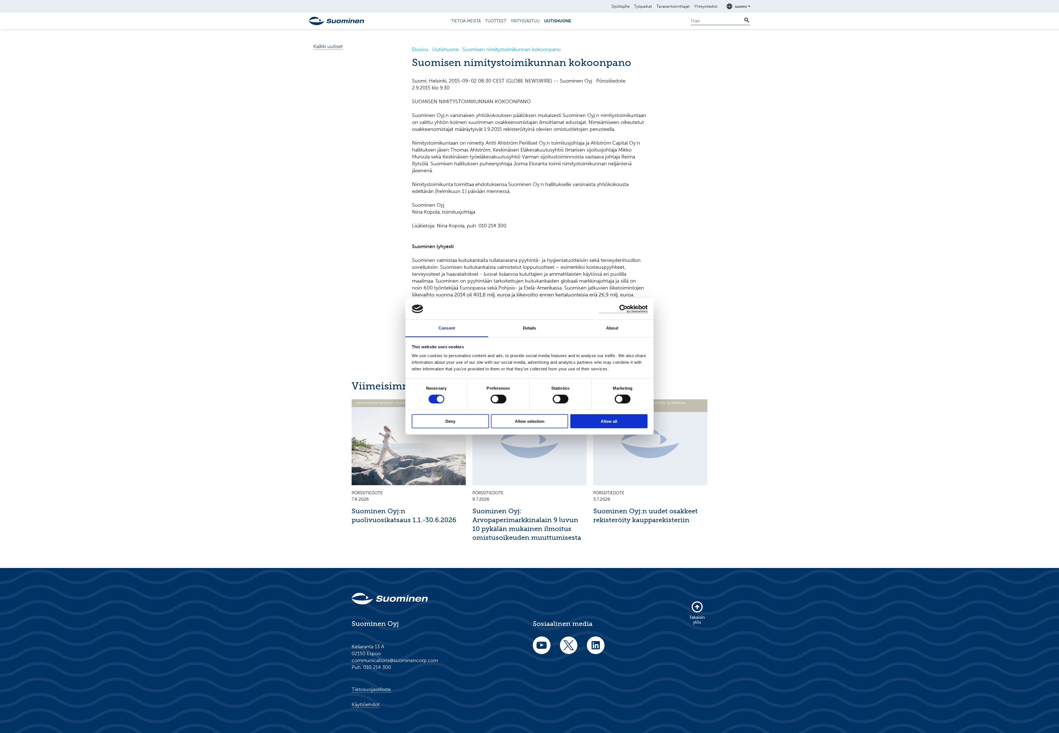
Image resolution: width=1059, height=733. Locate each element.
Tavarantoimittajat (673, 6)
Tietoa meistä (466, 20)
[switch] (498, 399)
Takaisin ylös (697, 620)
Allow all (609, 421)
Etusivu (420, 49)
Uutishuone (557, 20)
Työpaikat (643, 6)
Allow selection (529, 421)
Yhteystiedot (705, 6)
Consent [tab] (446, 328)
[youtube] (541, 649)
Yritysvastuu (525, 20)
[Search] (747, 20)
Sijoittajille (620, 6)
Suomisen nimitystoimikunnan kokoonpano (511, 49)
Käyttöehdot (365, 705)
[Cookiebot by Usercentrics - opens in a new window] (623, 309)
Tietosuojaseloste (371, 689)
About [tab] (612, 328)
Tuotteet (495, 20)
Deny (450, 421)
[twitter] (568, 649)
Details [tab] (529, 328)
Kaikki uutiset (328, 46)
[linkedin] (596, 649)
